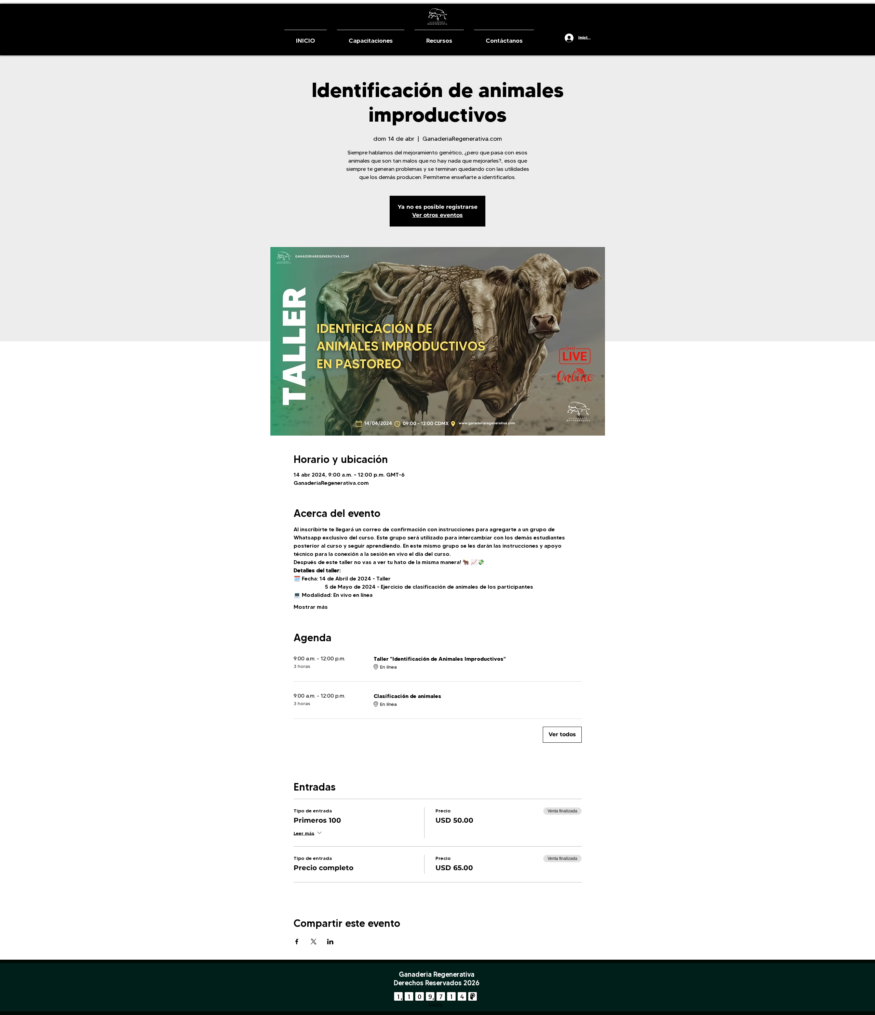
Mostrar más (311, 606)
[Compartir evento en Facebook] (297, 941)
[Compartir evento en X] (313, 941)
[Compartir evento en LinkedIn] (330, 941)
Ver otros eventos (437, 215)
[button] (556, 38)
